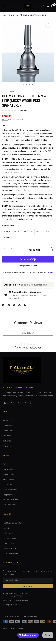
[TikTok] (24, 403)
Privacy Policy (8, 543)
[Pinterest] (14, 305)
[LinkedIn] (31, 403)
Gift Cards (7, 435)
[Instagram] (18, 403)
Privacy (5, 628)
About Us (6, 528)
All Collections (8, 420)
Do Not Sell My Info (10, 553)
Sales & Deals (8, 430)
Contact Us (7, 484)
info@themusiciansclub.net (17, 600)
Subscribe (28, 586)
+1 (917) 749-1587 (13, 604)
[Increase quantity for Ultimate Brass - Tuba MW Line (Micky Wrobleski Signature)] (12, 248)
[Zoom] (48, 24)
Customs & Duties (10, 505)
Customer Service (10, 489)
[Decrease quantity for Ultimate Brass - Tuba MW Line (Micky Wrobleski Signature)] (4, 248)
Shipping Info (8, 494)
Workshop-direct (12, 284)
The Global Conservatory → (14, 523)
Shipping (5, 120)
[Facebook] (3, 305)
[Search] (48, 6)
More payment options (28, 266)
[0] (52, 6)
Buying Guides (8, 474)
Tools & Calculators (10, 469)
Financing (7, 446)
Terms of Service (9, 548)
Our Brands (7, 425)
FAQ (4, 464)
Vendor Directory (10, 479)
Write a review (28, 333)
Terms (13, 628)
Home (4, 15)
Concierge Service (10, 538)
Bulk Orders (7, 441)
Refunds (20, 628)
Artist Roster (8, 533)
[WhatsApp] (20, 305)
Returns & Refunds (10, 499)
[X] (9, 305)
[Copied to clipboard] (25, 305)
